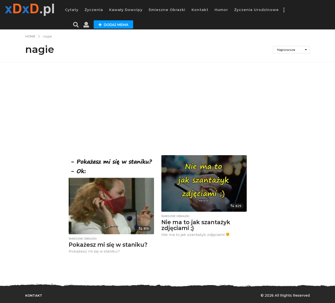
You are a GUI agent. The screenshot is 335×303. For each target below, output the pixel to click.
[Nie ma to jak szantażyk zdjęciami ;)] (204, 183)
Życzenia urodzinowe (256, 10)
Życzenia (94, 10)
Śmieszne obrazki (167, 10)
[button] (284, 10)
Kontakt (200, 10)
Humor (221, 10)
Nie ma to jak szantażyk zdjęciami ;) (195, 225)
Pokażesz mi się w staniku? (108, 244)
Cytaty (71, 10)
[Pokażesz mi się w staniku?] (111, 194)
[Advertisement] (167, 108)
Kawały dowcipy (125, 10)
